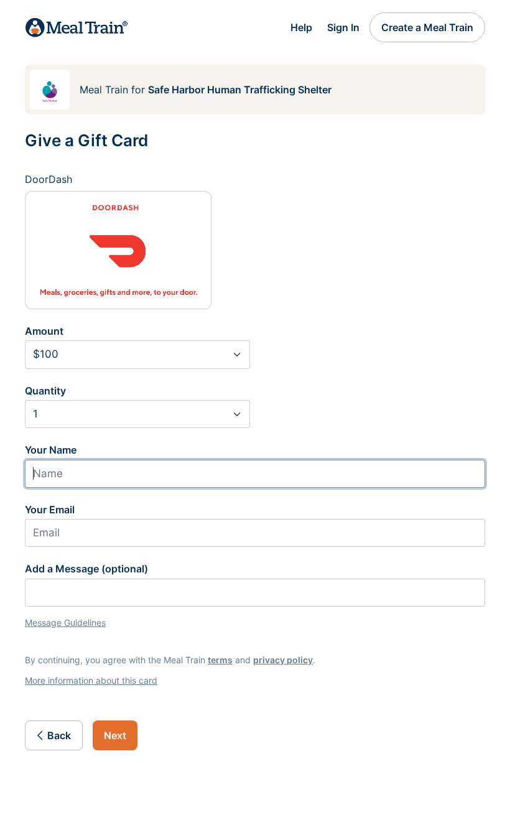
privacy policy (283, 660)
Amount (44, 331)
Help (301, 27)
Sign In (343, 27)
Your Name (50, 450)
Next (115, 735)
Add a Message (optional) (86, 568)
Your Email (50, 509)
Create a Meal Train (427, 27)
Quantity (45, 391)
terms (220, 660)
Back (59, 735)
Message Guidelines (65, 622)
